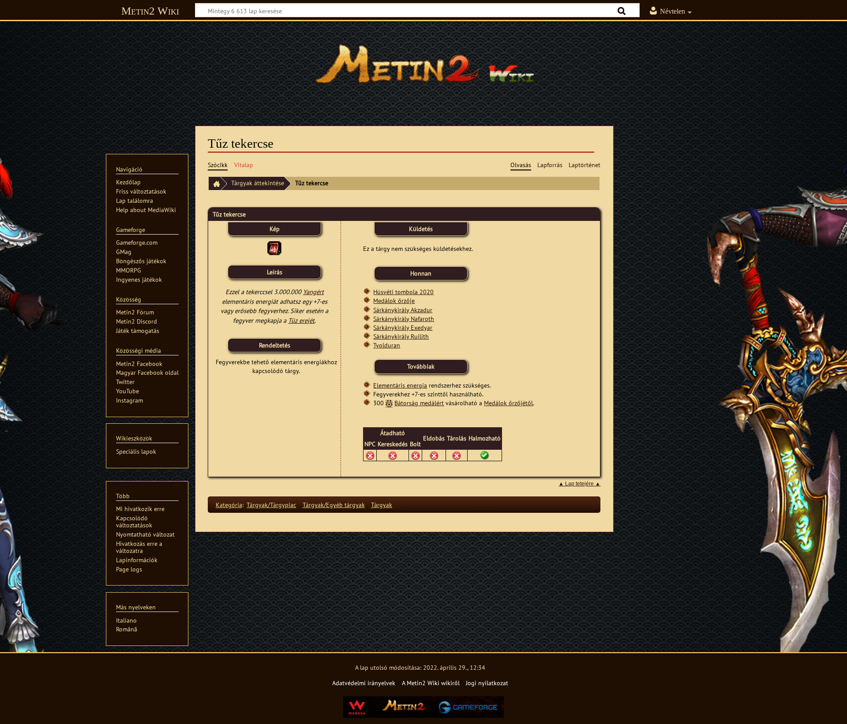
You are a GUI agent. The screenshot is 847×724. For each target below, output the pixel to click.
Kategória (229, 504)
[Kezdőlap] (214, 183)
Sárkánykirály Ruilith (401, 336)
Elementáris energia (400, 385)
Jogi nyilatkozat (487, 683)
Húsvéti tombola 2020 (403, 291)
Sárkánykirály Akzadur (402, 310)
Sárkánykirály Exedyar (402, 327)
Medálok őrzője (394, 300)
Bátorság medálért (419, 403)
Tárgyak (381, 504)
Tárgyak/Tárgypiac (271, 504)
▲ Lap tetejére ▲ (579, 483)
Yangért (313, 291)
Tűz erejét (301, 320)
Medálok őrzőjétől (508, 403)
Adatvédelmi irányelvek (363, 683)
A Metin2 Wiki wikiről (431, 683)
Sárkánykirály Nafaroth (403, 318)
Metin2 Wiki (150, 11)
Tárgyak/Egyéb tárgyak (334, 504)
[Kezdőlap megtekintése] (423, 68)
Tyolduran (386, 345)
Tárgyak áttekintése (257, 183)
